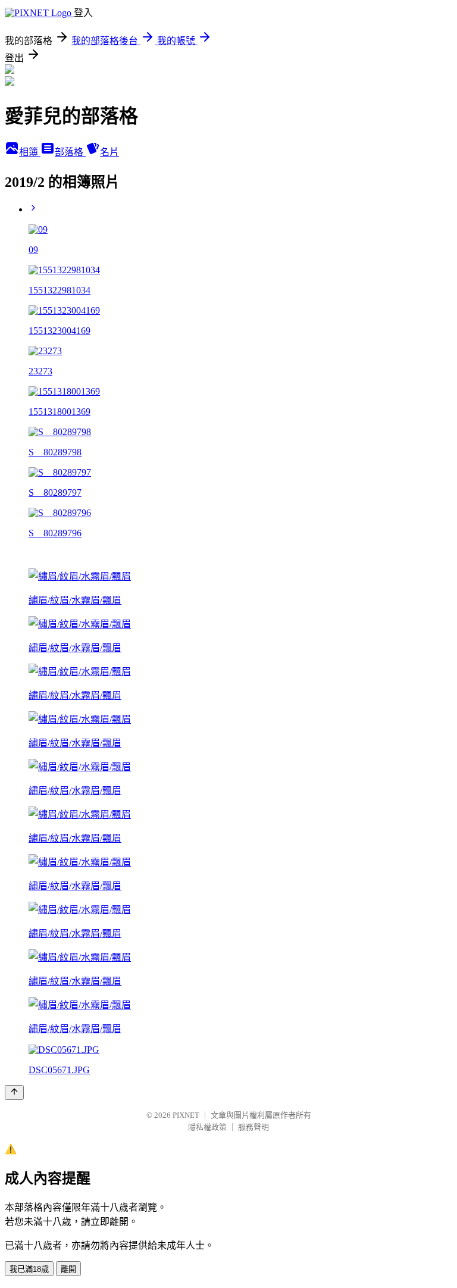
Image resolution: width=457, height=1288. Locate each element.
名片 (109, 152)
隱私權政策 (207, 1127)
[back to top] (14, 1092)
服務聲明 (253, 1127)
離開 (68, 1269)
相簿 (29, 152)
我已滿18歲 (29, 1269)
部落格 (70, 152)
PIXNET (186, 1115)
